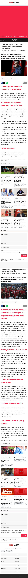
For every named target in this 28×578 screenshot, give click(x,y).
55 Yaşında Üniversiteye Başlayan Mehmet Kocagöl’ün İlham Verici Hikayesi (6, 201)
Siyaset (22, 197)
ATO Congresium (8, 159)
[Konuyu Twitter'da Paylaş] (4, 83)
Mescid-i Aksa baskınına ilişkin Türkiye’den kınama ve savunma (20, 222)
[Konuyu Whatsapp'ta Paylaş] (7, 83)
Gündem (7, 50)
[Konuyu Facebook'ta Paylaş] (2, 83)
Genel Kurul (23, 159)
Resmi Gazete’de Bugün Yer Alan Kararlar (20, 500)
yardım (6, 160)
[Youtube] (9, 551)
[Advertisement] (14, 20)
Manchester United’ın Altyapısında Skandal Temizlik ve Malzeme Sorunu (6, 459)
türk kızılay (2, 160)
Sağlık (19, 454)
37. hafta (6, 440)
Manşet (5, 175)
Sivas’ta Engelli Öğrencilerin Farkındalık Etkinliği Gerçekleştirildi (6, 222)
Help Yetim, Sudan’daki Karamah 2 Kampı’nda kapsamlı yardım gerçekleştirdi (19, 179)
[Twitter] (4, 551)
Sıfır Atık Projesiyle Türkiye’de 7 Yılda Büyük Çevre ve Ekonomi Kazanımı (7, 481)
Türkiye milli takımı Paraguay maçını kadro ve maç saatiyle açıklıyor (7, 179)
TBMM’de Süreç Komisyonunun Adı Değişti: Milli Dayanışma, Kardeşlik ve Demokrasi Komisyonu (7, 501)
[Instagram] (7, 551)
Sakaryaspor (21, 440)
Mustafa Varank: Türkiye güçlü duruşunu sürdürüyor (20, 200)
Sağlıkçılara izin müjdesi (20, 457)
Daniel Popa (11, 440)
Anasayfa (3, 50)
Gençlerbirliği (15, 440)
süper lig (25, 440)
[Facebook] (2, 551)
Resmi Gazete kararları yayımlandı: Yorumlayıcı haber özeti (19, 481)
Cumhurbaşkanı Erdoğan (16, 159)
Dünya (15, 175)
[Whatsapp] (11, 551)
